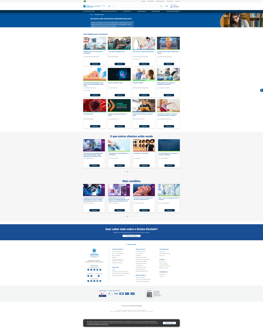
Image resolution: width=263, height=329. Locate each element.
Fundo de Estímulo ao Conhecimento (121, 273)
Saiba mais (95, 64)
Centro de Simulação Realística (143, 279)
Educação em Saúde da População (120, 271)
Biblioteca (114, 257)
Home (91, 14)
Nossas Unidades (116, 255)
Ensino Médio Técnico (141, 251)
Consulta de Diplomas (165, 265)
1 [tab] (127, 171)
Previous (125, 171)
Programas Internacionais (118, 275)
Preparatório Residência (141, 257)
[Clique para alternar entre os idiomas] (86, 1)
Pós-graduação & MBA (141, 261)
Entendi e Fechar (169, 323)
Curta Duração (139, 265)
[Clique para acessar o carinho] (166, 6)
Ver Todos (162, 255)
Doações (143, 1)
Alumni (114, 269)
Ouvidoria (177, 1)
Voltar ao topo (132, 244)
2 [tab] (128, 171)
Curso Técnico (139, 253)
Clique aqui (156, 291)
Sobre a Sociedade (116, 251)
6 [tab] (133, 171)
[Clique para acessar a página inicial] (94, 7)
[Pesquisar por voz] (109, 6)
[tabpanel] (94, 153)
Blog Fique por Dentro (117, 262)
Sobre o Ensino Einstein (117, 253)
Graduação (138, 255)
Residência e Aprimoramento (143, 259)
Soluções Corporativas (165, 253)
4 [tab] (131, 171)
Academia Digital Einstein (142, 271)
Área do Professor (160, 1)
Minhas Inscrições (164, 267)
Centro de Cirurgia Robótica (142, 281)
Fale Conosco (170, 1)
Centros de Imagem (140, 277)
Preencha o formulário (131, 235)
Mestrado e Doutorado (141, 263)
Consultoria (162, 251)
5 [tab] (132, 171)
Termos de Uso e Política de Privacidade (131, 305)
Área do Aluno (151, 1)
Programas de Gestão (141, 267)
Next (138, 171)
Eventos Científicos (140, 269)
